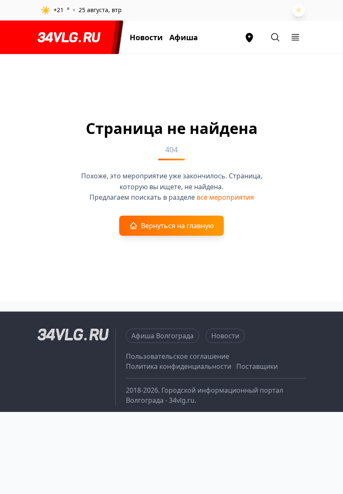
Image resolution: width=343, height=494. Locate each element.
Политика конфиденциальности (178, 366)
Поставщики (257, 366)
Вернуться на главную (177, 225)
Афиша (183, 37)
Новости (146, 37)
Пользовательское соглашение (177, 356)
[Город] (249, 37)
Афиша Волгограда (162, 335)
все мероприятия (225, 197)
